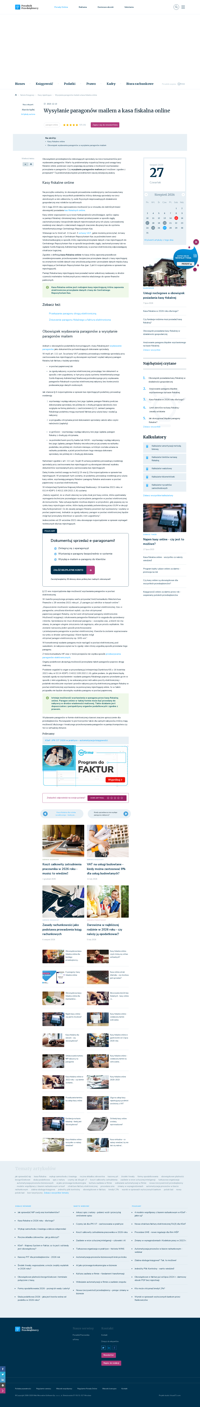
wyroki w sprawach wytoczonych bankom (141, 1189)
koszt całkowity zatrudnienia (103, 1179)
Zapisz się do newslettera (105, 124)
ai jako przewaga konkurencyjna (71, 1183)
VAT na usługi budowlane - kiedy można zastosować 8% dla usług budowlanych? (106, 868)
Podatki (70, 84)
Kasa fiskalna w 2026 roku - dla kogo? (36, 1220)
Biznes (20, 84)
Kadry (111, 84)
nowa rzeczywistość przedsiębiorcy (166, 1183)
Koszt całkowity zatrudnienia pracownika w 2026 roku (102, 1232)
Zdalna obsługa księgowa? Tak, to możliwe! (155, 1260)
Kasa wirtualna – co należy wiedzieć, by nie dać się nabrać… (119, 1142)
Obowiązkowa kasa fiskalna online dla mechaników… (73, 996)
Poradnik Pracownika (81, 1335)
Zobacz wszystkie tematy (56, 1192)
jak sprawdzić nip (23, 1176)
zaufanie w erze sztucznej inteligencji (137, 1179)
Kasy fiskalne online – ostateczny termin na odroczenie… (118, 1059)
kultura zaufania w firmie (100, 1183)
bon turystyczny (35, 1192)
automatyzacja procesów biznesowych (35, 1183)
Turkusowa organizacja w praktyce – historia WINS (100, 1248)
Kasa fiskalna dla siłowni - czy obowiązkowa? (72, 1038)
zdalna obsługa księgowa (43, 1189)
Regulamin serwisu (43, 1389)
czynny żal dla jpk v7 (77, 1179)
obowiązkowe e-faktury (94, 1189)
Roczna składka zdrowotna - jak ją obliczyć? (38, 1237)
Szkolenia (129, 7)
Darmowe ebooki (106, 7)
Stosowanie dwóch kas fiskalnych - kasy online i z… (119, 996)
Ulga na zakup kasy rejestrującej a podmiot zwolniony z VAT (119, 1100)
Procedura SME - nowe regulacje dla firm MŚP (157, 1232)
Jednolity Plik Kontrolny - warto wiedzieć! (154, 1268)
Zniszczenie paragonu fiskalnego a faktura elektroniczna (80, 319)
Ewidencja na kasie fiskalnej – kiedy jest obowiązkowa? (73, 1121)
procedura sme (108, 1186)
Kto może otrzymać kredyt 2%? (150, 1288)
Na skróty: (50, 138)
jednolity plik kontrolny (69, 1189)
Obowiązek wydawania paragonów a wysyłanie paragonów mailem (76, 145)
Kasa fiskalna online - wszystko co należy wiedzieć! (74, 1142)
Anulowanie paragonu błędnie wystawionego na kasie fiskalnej (164, 390)
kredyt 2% (114, 1189)
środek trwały (128, 1176)
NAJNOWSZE (148, 288)
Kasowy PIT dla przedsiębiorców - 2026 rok (39, 1257)
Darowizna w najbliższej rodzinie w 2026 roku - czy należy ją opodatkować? (104, 929)
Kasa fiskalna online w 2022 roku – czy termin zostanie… (75, 1080)
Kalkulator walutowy (162, 468)
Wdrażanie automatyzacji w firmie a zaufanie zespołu (101, 1281)
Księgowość (44, 84)
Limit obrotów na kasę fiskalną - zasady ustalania (164, 409)
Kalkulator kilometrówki (163, 476)
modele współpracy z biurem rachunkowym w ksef (41, 1186)
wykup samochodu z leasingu (63, 1176)
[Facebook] (2, 1369)
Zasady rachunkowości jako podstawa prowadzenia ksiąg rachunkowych (61, 929)
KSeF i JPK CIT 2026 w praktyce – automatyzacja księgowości (76, 740)
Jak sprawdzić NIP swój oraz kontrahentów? (39, 1212)
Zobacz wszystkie (151, 349)
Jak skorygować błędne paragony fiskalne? (164, 420)
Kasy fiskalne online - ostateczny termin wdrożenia (118, 1017)
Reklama (83, 7)
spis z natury (59, 1179)
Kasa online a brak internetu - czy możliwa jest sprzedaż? (119, 975)
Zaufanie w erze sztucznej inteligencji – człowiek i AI (101, 1240)
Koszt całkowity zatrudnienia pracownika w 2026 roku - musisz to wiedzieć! (61, 868)
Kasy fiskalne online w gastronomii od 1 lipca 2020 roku (119, 1038)
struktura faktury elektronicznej (83, 1186)
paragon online (52, 125)
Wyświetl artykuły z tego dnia (158, 240)
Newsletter (109, 1355)
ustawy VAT (85, 233)
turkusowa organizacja (168, 1179)
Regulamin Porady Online (87, 1389)
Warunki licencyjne (109, 1389)
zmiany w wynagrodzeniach (130, 1186)
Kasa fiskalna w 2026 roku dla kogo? (161, 311)
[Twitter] (2, 1374)
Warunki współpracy (64, 1389)
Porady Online (61, 7)
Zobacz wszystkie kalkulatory (158, 495)
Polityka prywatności (23, 1389)
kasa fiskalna (40, 1176)
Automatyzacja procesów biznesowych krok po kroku (101, 1257)
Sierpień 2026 (165, 195)
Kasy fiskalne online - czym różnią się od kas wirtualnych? (119, 954)
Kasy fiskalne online (56, 141)
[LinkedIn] (2, 1380)
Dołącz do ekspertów (110, 1341)
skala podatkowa (41, 1179)
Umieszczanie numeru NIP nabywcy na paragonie (74, 1059)
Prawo (91, 84)
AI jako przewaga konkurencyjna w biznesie (96, 1265)
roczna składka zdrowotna (92, 1176)
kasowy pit (113, 1176)
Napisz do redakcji (111, 1363)
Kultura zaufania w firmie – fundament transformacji (100, 1273)
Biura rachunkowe (139, 84)
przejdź (185, 264)
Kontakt (104, 1335)
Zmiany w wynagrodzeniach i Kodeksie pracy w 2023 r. (160, 1240)
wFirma (76, 1339)
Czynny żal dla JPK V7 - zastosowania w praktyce (99, 1223)
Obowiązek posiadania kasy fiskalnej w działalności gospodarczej (167, 380)
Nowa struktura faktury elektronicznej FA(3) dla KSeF (160, 1223)
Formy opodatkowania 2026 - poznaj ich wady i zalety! (44, 1288)
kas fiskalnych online (74, 210)
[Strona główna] (16, 95)
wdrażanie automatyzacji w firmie (130, 1183)
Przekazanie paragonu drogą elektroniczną (72, 313)
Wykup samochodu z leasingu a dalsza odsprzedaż (42, 1228)
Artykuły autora (28, 114)
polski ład (168, 1189)
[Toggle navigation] (183, 7)
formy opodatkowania (148, 1176)
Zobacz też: (51, 304)
